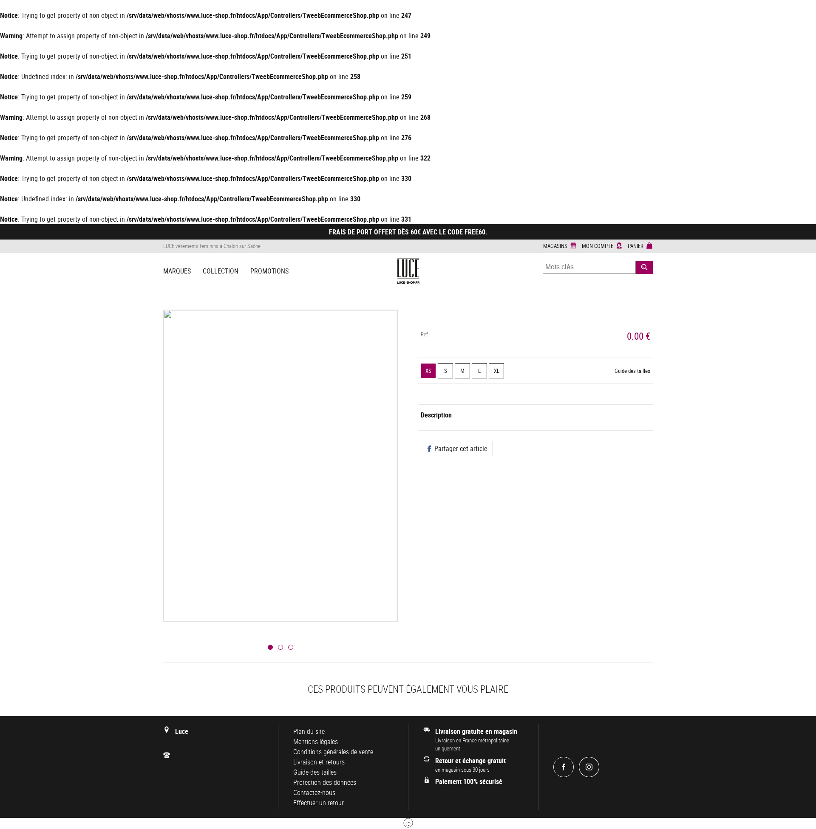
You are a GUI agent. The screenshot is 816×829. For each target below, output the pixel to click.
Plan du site (309, 731)
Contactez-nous (314, 792)
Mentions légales (315, 741)
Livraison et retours (319, 762)
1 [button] (270, 647)
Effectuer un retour (318, 802)
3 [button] (291, 647)
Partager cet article (460, 448)
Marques (177, 271)
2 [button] (280, 647)
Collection (220, 271)
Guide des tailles (632, 371)
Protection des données (324, 782)
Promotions (269, 271)
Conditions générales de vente (333, 751)
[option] (280, 476)
